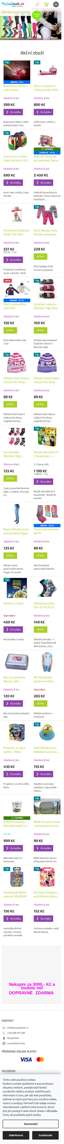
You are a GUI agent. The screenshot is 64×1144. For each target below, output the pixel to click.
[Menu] (56, 4)
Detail (40, 256)
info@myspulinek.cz (17, 1028)
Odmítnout (16, 1135)
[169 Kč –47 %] (47, 514)
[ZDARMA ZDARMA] (17, 806)
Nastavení (30, 1124)
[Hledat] (37, 4)
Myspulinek (13, 1038)
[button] (5, 24)
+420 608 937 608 (16, 1033)
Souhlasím (45, 1135)
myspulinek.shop (16, 1043)
